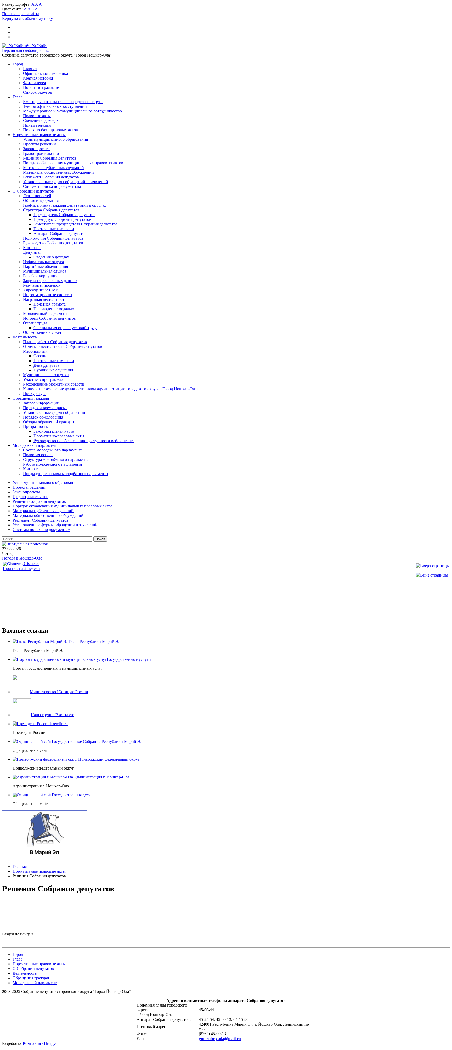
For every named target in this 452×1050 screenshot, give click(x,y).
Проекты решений (39, 144)
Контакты (32, 247)
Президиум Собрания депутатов (62, 219)
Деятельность (25, 337)
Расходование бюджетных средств (53, 384)
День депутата (46, 365)
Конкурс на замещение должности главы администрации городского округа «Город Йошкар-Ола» (111, 389)
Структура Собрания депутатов (51, 210)
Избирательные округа (43, 261)
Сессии (40, 356)
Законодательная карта (53, 431)
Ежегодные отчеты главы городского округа (63, 101)
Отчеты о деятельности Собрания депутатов (62, 346)
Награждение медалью (53, 309)
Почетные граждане (41, 87)
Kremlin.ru (59, 723)
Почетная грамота (49, 304)
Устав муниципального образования (55, 139)
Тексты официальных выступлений (55, 106)
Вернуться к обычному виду (27, 18)
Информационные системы (47, 294)
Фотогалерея (34, 83)
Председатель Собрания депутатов (64, 214)
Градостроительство (41, 153)
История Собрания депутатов (49, 318)
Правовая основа (38, 455)
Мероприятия (35, 351)
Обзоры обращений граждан (48, 422)
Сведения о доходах (41, 120)
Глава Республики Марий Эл (94, 641)
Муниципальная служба (44, 271)
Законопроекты (36, 148)
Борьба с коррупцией (42, 276)
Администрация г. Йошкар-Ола (101, 777)
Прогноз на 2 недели (21, 568)
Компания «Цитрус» (41, 1043)
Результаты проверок (41, 285)
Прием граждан (37, 125)
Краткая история (38, 78)
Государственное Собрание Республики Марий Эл (97, 741)
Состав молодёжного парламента (52, 450)
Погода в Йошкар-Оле (22, 558)
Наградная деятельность (44, 299)
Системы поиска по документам (52, 186)
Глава (17, 97)
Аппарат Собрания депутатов (60, 233)
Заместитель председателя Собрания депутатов (75, 224)
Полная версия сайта (20, 14)
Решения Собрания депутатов (49, 158)
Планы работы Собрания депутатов (55, 342)
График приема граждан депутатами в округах (64, 205)
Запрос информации (41, 403)
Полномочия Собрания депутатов (53, 238)
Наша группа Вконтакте (52, 715)
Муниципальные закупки (46, 374)
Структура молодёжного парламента (56, 459)
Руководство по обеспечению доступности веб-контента (83, 440)
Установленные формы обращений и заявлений (65, 181)
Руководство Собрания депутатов (53, 243)
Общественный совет (42, 332)
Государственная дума (71, 795)
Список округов (37, 92)
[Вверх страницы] (433, 565)
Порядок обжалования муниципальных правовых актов (73, 163)
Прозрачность (35, 426)
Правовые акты (37, 116)
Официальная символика (45, 73)
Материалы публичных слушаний (53, 167)
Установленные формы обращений (54, 412)
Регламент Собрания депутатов (51, 177)
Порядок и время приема (45, 407)
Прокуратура (34, 393)
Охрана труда (35, 323)
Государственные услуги (129, 659)
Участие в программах (43, 379)
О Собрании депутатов (33, 191)
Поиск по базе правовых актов (50, 130)
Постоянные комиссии (53, 229)
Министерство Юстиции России (59, 692)
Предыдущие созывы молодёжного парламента (65, 473)
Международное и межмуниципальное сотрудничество (72, 111)
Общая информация (41, 200)
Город (18, 64)
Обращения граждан (31, 398)
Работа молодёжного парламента (52, 464)
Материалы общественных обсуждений (58, 172)
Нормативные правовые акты (39, 134)
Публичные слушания (53, 370)
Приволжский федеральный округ (109, 759)
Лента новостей (37, 196)
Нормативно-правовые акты (58, 436)
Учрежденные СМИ (41, 290)
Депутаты (32, 252)
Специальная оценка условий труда (65, 327)
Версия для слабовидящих (25, 50)
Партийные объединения (45, 266)
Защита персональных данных (50, 280)
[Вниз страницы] (432, 575)
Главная (30, 68)
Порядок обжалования (43, 417)
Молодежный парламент (45, 313)
